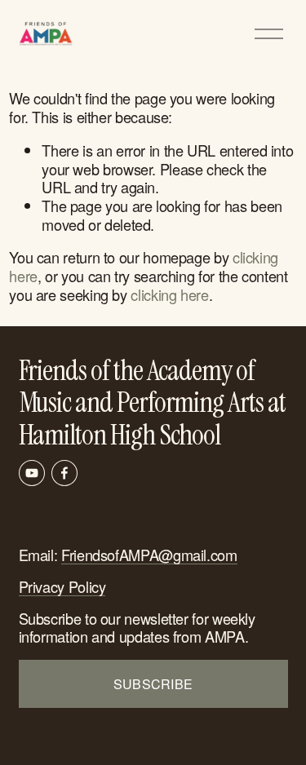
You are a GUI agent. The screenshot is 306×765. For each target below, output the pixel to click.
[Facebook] (64, 473)
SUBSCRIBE (153, 683)
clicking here (169, 294)
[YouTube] (32, 473)
